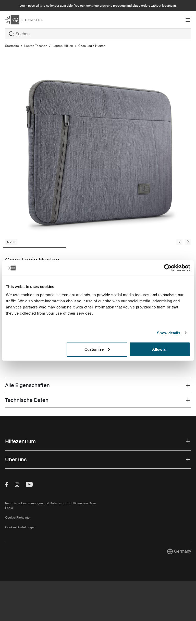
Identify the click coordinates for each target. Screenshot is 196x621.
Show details (168, 333)
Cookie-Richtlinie (17, 518)
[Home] (36, 19)
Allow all (159, 349)
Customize (94, 349)
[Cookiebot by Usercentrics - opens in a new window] (167, 268)
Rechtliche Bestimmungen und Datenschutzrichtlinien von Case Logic (50, 505)
